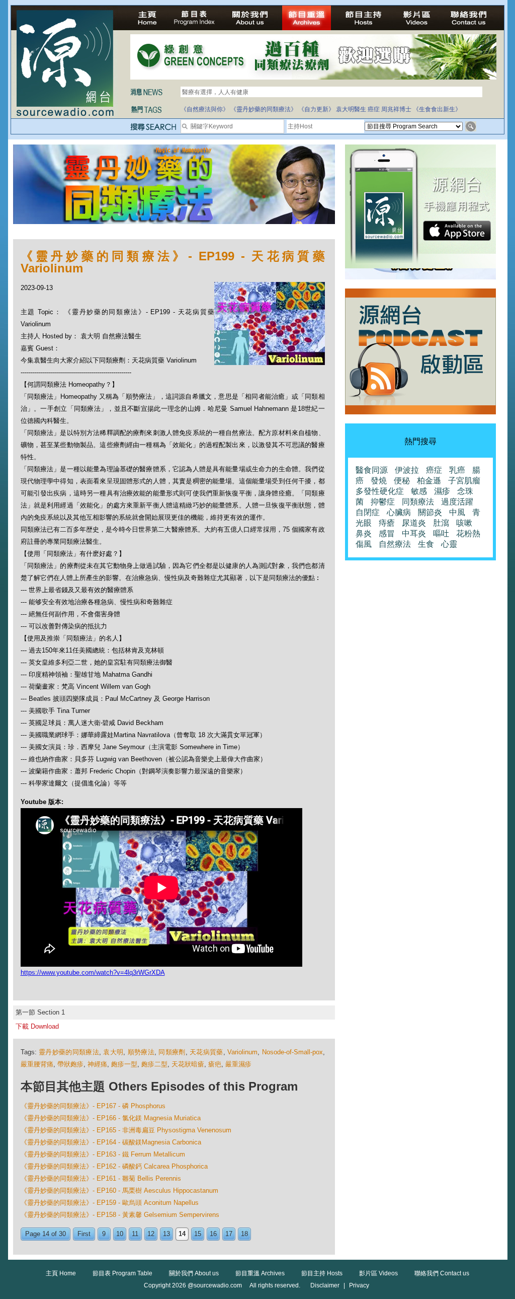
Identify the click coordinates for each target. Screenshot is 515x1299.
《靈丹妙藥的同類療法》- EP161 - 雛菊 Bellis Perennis (101, 1178)
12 (150, 1234)
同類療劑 (171, 1052)
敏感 (419, 491)
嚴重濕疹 (238, 1064)
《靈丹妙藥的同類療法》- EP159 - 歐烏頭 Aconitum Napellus (110, 1202)
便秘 (402, 480)
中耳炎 (414, 533)
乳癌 (457, 470)
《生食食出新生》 (437, 109)
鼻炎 (364, 533)
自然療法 (395, 544)
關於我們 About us (194, 1273)
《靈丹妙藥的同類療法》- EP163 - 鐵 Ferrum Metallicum (103, 1154)
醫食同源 (372, 470)
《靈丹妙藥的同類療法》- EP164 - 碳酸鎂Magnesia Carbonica (111, 1142)
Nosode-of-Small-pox (292, 1052)
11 (135, 1234)
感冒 (387, 533)
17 (228, 1234)
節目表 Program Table (122, 1273)
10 (119, 1234)
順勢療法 (141, 1052)
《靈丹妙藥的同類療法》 (263, 109)
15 (197, 1234)
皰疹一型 (124, 1064)
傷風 (364, 544)
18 (244, 1234)
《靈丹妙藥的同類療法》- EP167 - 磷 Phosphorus (93, 1106)
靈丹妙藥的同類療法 (69, 1052)
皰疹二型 (154, 1064)
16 (213, 1234)
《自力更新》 (316, 109)
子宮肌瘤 (464, 480)
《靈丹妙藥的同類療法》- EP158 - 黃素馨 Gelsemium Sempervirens (120, 1214)
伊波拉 (407, 470)
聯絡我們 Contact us (441, 1273)
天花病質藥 (206, 1052)
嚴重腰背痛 (37, 1064)
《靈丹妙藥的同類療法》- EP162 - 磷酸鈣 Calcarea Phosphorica (114, 1166)
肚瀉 (441, 523)
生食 (426, 544)
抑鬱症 (383, 501)
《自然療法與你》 (205, 109)
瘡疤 (214, 1064)
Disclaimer (324, 1285)
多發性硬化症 (380, 491)
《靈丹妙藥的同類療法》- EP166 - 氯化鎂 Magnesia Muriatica (111, 1118)
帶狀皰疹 (70, 1064)
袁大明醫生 (351, 109)
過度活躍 (457, 501)
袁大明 (113, 1052)
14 (182, 1234)
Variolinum (242, 1052)
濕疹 (442, 491)
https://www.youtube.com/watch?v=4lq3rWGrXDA (93, 972)
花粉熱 (468, 533)
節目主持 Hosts (321, 1273)
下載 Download (37, 1026)
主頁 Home (61, 1273)
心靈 (449, 544)
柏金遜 (429, 480)
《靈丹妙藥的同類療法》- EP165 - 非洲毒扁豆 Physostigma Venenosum (126, 1130)
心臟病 (399, 512)
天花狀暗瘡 (187, 1064)
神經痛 (97, 1064)
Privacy (359, 1285)
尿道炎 (414, 523)
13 (166, 1234)
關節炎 (430, 512)
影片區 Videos (378, 1273)
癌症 (374, 109)
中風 (457, 512)
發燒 (379, 480)
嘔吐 (441, 533)
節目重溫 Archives (260, 1273)
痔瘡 (387, 523)
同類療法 (418, 501)
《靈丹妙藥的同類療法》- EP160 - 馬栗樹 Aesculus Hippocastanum (119, 1190)
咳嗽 (464, 523)
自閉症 (368, 512)
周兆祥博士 (396, 109)
